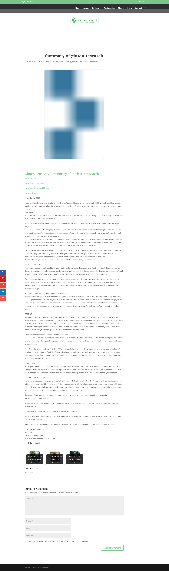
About (86, 8)
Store (129, 8)
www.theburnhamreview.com (36, 183)
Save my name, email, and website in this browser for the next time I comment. (58, 541)
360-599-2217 (28, 2)
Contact (138, 8)
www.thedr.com (31, 193)
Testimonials (109, 8)
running (86, 62)
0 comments (94, 62)
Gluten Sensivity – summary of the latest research (62, 174)
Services (95, 8)
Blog (120, 8)
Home (77, 8)
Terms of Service (29, 567)
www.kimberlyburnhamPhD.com (37, 188)
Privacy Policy (43, 567)
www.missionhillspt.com (34, 178)
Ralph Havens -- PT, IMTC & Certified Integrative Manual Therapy (49, 62)
